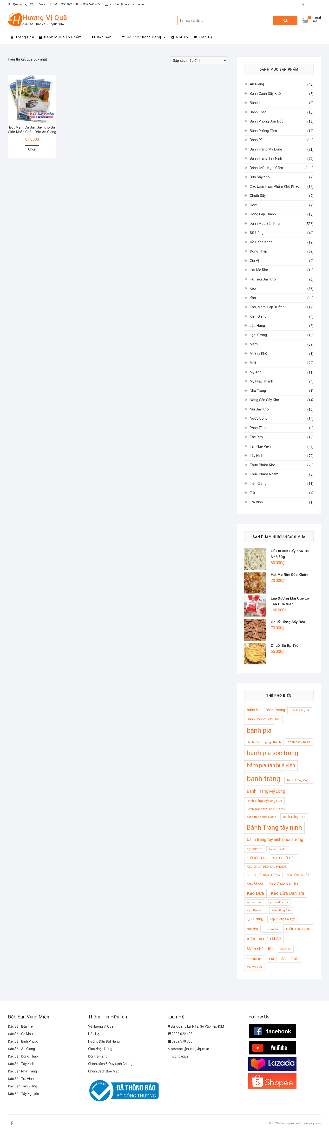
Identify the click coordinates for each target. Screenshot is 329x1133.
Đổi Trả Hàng (97, 1056)
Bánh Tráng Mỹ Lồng (266, 149)
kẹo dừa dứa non (278, 902)
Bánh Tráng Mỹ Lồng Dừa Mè (266, 809)
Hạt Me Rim (259, 270)
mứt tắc (285, 949)
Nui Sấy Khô (259, 409)
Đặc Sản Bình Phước (23, 1041)
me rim (252, 929)
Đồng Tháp (258, 251)
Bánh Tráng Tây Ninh (266, 158)
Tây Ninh (256, 455)
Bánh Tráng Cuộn (298, 780)
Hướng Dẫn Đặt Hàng (104, 1041)
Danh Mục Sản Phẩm (63, 37)
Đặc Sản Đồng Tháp (23, 1056)
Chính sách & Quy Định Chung (110, 1064)
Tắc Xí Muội (254, 967)
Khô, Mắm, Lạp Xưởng (267, 307)
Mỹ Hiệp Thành (261, 381)
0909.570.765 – (92, 4)
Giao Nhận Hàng (100, 1049)
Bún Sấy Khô (260, 177)
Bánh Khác (258, 112)
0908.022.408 (181, 1034)
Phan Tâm (258, 428)
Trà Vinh (256, 502)
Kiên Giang (258, 316)
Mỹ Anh (256, 372)
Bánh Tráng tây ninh (274, 827)
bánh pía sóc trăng (272, 753)
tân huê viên (290, 958)
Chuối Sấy (258, 195)
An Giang (257, 84)
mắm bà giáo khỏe (264, 938)
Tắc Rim (256, 437)
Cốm (253, 205)
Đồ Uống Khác (261, 242)
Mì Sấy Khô (258, 353)
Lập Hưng (257, 325)
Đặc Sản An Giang (21, 1049)
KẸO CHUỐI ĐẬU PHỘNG (263, 875)
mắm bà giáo (298, 928)
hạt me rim (254, 849)
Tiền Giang (258, 483)
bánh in (253, 710)
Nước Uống (259, 418)
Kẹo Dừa (255, 893)
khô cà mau (256, 858)
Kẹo (253, 288)
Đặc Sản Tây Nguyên (23, 1094)
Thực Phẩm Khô (262, 465)
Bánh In (256, 103)
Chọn (32, 149)
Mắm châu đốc (260, 948)
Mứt (253, 363)
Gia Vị (254, 261)
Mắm (254, 344)
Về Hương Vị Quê (100, 1026)
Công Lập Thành (263, 214)
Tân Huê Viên (260, 446)
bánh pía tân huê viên (271, 765)
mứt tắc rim (255, 959)
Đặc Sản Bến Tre (20, 1026)
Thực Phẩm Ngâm (264, 474)
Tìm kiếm (285, 20)
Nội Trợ (182, 37)
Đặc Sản (104, 37)
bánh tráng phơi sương (261, 817)
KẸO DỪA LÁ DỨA (298, 875)
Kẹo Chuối (255, 883)
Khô (253, 298)
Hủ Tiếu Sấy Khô (263, 279)
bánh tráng (263, 779)
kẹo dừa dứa (254, 902)
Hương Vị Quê (44, 18)
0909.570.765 (181, 1041)
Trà (252, 493)
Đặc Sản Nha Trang (22, 1071)
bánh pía (259, 730)
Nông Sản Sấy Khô (264, 400)
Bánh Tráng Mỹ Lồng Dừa (264, 801)
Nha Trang (258, 391)
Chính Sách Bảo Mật (103, 1071)
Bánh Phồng (275, 710)
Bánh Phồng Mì (300, 710)
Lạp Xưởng (258, 335)
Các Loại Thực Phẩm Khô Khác (274, 186)
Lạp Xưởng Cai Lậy (282, 919)
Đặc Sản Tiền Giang (22, 1086)
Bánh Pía (256, 140)
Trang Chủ (24, 37)
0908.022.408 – (70, 4)
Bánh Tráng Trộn (294, 817)
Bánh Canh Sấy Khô (265, 93)
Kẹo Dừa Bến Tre (287, 893)
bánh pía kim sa (299, 742)
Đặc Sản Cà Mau (20, 1034)
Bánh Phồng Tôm (263, 131)
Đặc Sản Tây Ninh (21, 1064)
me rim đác (272, 929)
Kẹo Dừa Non (256, 910)
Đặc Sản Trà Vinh (21, 1079)
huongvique (179, 1056)
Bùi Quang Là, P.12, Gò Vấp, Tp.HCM (32, 4)
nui (271, 958)
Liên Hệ (206, 37)
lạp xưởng (255, 919)
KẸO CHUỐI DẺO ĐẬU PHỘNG (266, 866)
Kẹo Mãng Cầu (281, 910)
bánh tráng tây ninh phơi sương (275, 839)
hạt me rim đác (277, 849)
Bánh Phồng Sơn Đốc (266, 121)
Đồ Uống (256, 233)
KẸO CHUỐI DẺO (284, 858)
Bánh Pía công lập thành (264, 742)
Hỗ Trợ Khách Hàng (144, 37)
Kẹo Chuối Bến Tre (284, 883)
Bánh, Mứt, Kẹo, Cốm (266, 168)
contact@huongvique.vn (126, 4)
